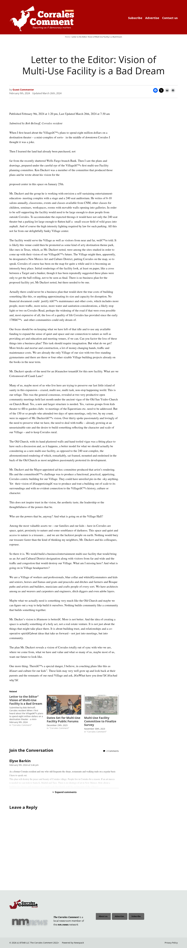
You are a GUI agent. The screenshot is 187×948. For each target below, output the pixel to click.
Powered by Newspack (73, 942)
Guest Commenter (23, 89)
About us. (103, 916)
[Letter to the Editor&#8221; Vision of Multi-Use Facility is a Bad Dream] (28, 711)
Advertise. (119, 916)
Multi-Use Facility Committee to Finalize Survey (100, 721)
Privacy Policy (171, 942)
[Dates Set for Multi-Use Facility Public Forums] (64, 705)
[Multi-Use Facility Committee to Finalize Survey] (101, 705)
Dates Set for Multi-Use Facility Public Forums (63, 719)
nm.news (63, 924)
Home (67, 37)
